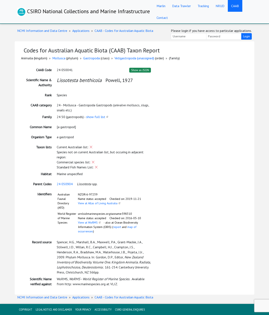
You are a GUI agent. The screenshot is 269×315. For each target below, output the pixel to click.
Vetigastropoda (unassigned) (134, 58)
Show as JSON (140, 70)
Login (246, 36)
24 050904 (65, 184)
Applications (81, 31)
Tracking (203, 6)
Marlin (161, 6)
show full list (95, 117)
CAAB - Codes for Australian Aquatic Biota (124, 31)
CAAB (235, 6)
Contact (162, 18)
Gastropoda (91, 58)
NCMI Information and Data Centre (42, 31)
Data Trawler (181, 6)
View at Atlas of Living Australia (97, 203)
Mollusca (58, 58)
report (117, 227)
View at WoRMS (88, 222)
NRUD (220, 6)
